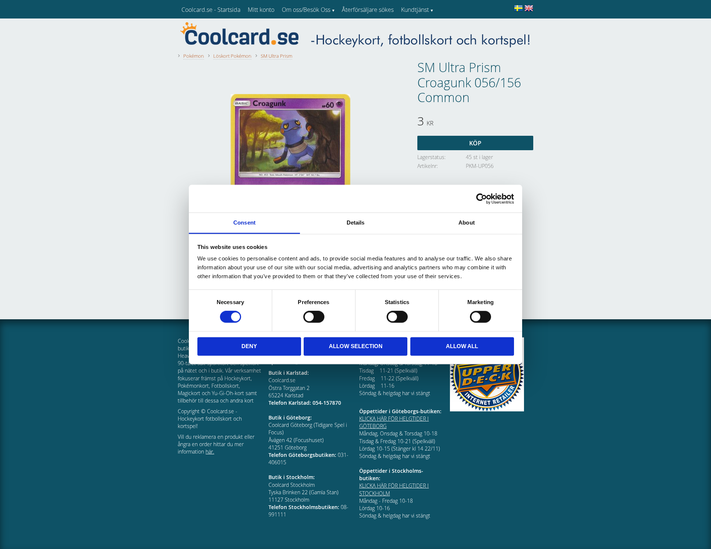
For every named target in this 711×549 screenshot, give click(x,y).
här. (210, 451)
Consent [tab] (244, 222)
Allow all (462, 346)
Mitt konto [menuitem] (261, 10)
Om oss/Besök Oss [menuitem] (306, 10)
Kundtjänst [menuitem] (415, 10)
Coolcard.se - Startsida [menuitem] (210, 10)
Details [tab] (356, 222)
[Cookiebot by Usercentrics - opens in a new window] (481, 198)
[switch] (313, 317)
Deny (249, 346)
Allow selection (356, 346)
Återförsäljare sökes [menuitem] (368, 10)
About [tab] (466, 222)
